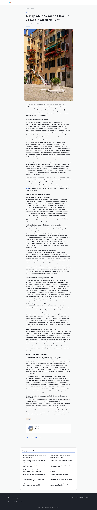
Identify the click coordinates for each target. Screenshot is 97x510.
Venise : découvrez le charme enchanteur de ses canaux (61, 461)
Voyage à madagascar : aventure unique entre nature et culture (34, 475)
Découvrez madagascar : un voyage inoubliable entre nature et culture (32, 484)
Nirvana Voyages (14, 498)
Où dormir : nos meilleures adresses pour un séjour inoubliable (34, 465)
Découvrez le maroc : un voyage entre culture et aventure (61, 470)
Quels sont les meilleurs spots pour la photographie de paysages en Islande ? (32, 470)
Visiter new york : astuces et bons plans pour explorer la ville (34, 461)
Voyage (32, 8)
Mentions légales (79, 497)
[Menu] (87, 2)
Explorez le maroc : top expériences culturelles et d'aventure (59, 475)
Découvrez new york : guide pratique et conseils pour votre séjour (60, 484)
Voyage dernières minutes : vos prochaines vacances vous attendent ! (33, 479)
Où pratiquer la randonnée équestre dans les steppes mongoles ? (61, 479)
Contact (87, 497)
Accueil (27, 8)
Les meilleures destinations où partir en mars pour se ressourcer (34, 456)
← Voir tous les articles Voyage (34, 437)
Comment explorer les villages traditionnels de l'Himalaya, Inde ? (61, 465)
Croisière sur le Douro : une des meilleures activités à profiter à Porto (61, 456)
